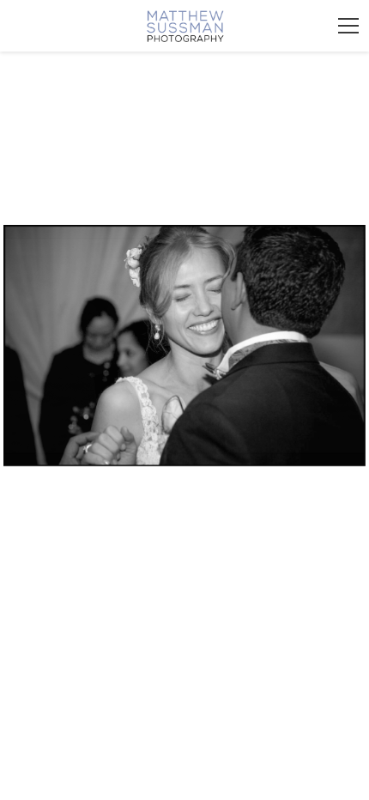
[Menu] (348, 26)
